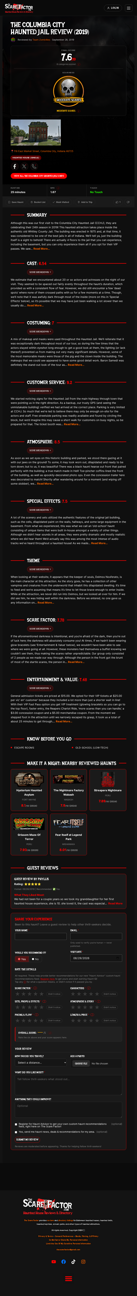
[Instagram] (83, 1261)
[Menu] (128, 8)
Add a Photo (77, 1056)
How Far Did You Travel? (29, 1056)
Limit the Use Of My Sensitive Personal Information (68, 1243)
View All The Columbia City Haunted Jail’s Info (39, 176)
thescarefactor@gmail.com (68, 1249)
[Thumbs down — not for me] (128, 202)
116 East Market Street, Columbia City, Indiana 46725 (42, 151)
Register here (47, 978)
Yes (23, 959)
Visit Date (76, 952)
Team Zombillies (41, 39)
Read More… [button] (41, 248)
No (37, 959)
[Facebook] (63, 1261)
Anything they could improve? (33, 1099)
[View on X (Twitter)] (24, 166)
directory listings (65, 1220)
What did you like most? (30, 1072)
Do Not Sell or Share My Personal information (68, 1240)
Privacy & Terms (45, 1236)
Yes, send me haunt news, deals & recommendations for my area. (63, 1132)
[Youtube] (53, 1261)
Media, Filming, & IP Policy (87, 1236)
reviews (50, 1220)
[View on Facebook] (15, 166)
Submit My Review (27, 1139)
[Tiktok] (73, 1261)
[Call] (34, 166)
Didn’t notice (54, 994)
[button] (68, 1278)
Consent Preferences (64, 1236)
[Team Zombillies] (13, 39)
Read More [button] (115, 903)
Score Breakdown (40, 272)
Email (74, 930)
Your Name (22, 930)
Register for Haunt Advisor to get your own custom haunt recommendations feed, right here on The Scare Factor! (70, 1125)
